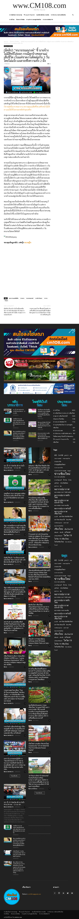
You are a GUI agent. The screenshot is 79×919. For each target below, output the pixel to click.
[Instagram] (59, 893)
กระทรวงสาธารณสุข (60, 471)
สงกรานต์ (66, 523)
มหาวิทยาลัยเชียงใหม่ (66, 516)
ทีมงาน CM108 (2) (33, 547)
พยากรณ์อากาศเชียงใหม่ (60, 512)
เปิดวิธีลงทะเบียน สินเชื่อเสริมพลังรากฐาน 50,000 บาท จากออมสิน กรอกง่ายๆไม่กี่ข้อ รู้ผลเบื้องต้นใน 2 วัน (44, 413)
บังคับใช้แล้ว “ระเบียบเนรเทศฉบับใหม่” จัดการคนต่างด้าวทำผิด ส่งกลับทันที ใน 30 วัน (15, 560)
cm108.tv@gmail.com (34, 894)
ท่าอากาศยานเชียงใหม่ (59, 477)
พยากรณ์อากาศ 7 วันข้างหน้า (62, 492)
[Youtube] (72, 893)
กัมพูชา (69, 471)
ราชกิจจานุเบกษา (58, 522)
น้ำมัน (69, 480)
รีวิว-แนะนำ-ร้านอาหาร (29, 15)
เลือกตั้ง (61, 532)
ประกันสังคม (64, 483)
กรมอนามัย (57, 461)
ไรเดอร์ (56, 545)
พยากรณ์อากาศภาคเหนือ (61, 505)
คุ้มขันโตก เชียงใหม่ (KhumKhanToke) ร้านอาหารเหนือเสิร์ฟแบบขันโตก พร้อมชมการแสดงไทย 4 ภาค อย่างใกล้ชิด (39, 609)
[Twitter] (67, 893)
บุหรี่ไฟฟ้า (56, 483)
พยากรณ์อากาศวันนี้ (62, 508)
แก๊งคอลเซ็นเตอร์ (58, 535)
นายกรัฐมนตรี (58, 480)
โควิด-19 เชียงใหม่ (61, 539)
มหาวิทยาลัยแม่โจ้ (59, 519)
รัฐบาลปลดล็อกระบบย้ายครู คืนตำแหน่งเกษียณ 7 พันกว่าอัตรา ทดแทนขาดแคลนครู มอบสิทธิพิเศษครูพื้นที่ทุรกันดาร (19, 435)
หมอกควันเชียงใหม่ (58, 526)
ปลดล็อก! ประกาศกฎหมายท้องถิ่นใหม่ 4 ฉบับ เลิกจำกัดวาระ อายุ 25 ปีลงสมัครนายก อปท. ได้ (19, 422)
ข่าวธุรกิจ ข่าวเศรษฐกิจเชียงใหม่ (33, 19)
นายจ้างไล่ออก (38, 298)
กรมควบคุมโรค (66, 458)
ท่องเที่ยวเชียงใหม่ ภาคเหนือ (42, 15)
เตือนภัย (56, 532)
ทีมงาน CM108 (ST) (8, 470)
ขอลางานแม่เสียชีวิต (13, 298)
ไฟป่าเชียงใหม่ (68, 542)
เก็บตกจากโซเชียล (20, 19)
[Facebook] (54, 893)
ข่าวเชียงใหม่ (62, 474)
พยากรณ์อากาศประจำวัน (61, 501)
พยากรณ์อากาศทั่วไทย (62, 496)
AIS (55, 455)
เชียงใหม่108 (68, 529)
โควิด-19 (68, 535)
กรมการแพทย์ (57, 458)
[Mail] (63, 893)
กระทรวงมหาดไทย (58, 467)
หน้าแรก (6, 41)
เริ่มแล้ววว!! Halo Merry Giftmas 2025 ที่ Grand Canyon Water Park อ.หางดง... (39, 641)
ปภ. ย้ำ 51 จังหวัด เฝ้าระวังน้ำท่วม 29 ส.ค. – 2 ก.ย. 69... (19, 411)
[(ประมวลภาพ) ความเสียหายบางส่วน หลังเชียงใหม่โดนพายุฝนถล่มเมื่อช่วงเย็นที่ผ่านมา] (32, 435)
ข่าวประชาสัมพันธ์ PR (48, 19)
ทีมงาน (5, 632)
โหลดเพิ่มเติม (14, 776)
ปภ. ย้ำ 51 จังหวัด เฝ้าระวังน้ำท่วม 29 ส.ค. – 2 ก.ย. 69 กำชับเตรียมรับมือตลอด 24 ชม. (39, 803)
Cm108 (60, 455)
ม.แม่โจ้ (56, 516)
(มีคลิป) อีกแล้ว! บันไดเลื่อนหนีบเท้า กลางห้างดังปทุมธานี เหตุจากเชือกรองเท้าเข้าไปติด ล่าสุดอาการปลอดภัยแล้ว (14, 312)
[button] (73, 15)
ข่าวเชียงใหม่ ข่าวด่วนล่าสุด (15, 15)
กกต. (71, 455)
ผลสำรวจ (56, 486)
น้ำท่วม (65, 480)
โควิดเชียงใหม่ (59, 542)
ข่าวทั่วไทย (11, 19)
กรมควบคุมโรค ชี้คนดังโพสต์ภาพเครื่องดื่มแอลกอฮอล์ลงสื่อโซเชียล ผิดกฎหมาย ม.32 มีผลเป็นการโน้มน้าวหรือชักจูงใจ (39, 312)
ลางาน (45, 298)
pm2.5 (66, 455)
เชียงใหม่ (58, 529)
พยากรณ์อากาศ (61, 489)
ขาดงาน (22, 298)
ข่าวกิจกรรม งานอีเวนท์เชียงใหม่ (58, 15)
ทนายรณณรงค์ (29, 298)
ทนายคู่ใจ (27, 242)
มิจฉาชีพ (68, 519)
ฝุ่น (61, 486)
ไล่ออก (6, 300)
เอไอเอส (68, 532)
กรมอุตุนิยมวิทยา (60, 464)
